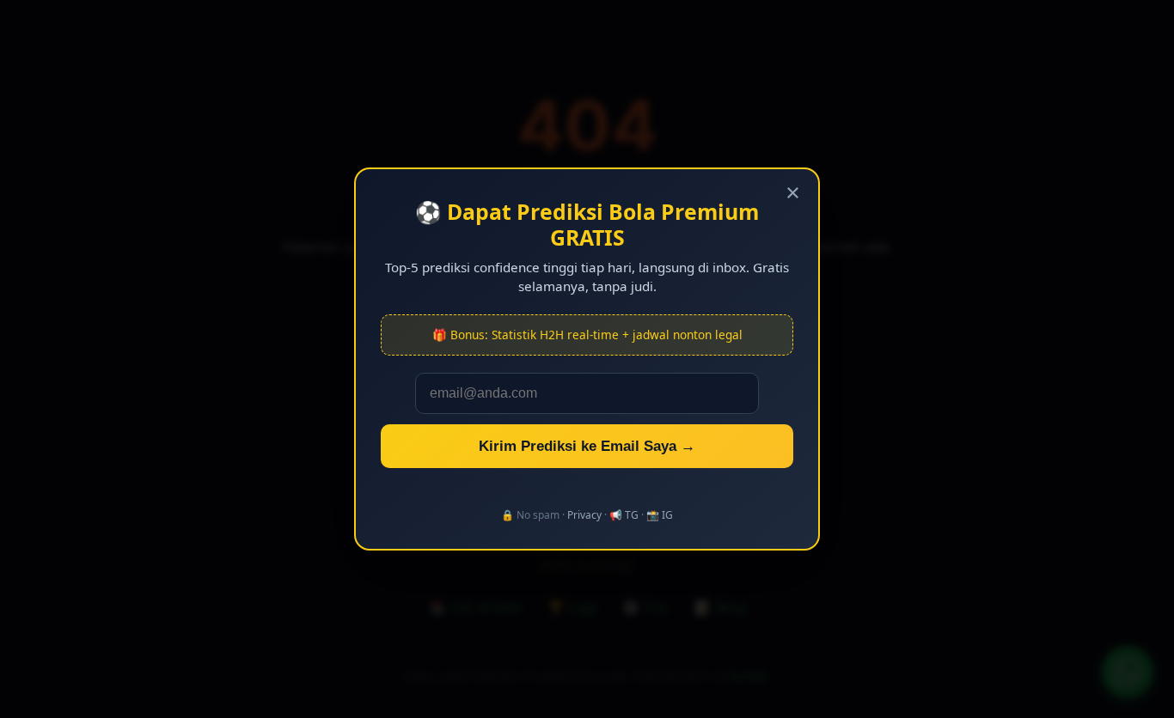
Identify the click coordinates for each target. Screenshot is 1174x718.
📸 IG (659, 515)
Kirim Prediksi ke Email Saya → (587, 446)
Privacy (584, 515)
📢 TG (624, 515)
